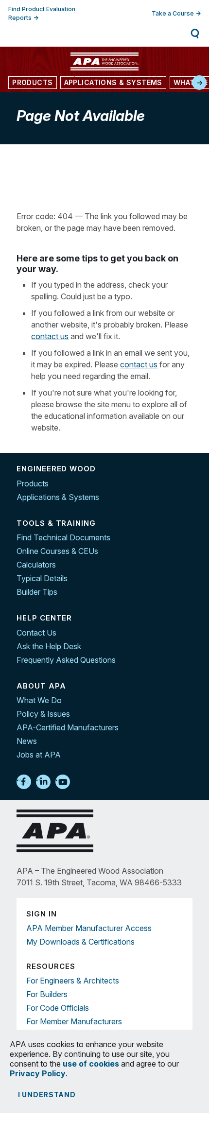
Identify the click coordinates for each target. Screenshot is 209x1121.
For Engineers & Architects (72, 980)
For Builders (47, 994)
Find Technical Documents (63, 537)
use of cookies (91, 1064)
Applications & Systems (58, 497)
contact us (50, 336)
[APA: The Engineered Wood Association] (104, 61)
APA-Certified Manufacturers (68, 727)
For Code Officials (57, 1008)
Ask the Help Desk (49, 646)
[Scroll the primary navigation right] (199, 82)
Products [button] (32, 82)
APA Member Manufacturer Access (89, 928)
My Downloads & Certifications (80, 942)
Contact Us (36, 633)
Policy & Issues (43, 714)
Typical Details (42, 578)
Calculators (36, 564)
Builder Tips (37, 592)
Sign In (53, 33)
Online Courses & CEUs (57, 551)
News (27, 741)
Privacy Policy (38, 1073)
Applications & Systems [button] (113, 82)
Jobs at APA (39, 754)
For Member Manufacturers (74, 1021)
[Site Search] (195, 33)
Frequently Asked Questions (66, 660)
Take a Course (173, 13)
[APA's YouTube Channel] (62, 782)
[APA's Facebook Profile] (24, 782)
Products (33, 483)
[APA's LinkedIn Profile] (43, 782)
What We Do (39, 700)
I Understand (47, 1094)
